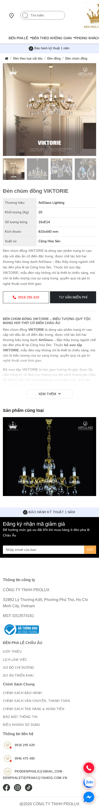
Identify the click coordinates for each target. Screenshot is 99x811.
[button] (93, 109)
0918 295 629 (28, 297)
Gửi (90, 550)
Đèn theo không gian (52, 38)
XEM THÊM (47, 394)
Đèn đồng (54, 58)
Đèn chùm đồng (76, 58)
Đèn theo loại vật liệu (28, 58)
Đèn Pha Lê (19, 38)
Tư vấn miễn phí (73, 297)
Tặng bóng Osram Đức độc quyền (52, 48)
